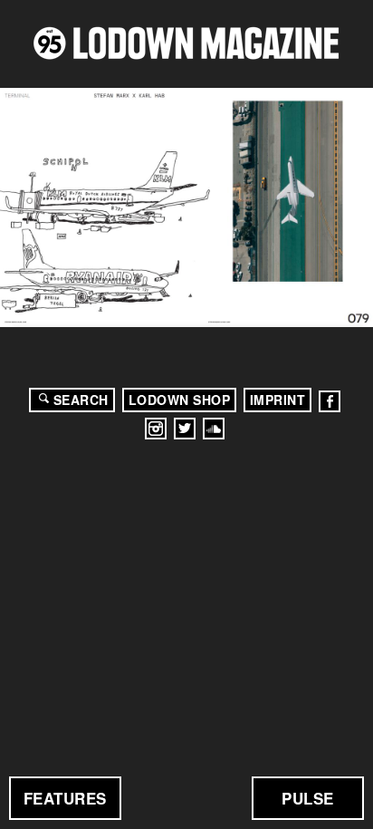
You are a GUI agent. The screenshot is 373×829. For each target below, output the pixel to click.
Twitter (185, 428)
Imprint (278, 399)
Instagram (156, 428)
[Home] (186, 43)
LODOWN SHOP (180, 399)
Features (65, 798)
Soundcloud (214, 428)
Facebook (329, 401)
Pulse (308, 798)
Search (81, 399)
